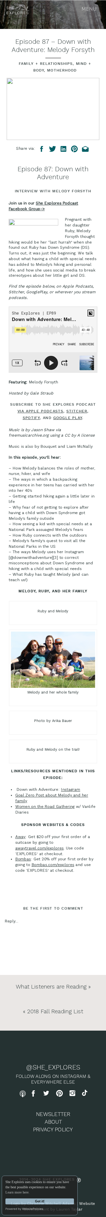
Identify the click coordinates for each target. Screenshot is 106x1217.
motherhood (62, 71)
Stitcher (76, 411)
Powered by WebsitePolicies (24, 1209)
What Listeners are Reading (51, 987)
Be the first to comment (53, 909)
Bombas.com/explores (53, 865)
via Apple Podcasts (41, 411)
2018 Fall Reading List (55, 1012)
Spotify (31, 418)
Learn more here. (17, 1192)
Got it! (39, 1201)
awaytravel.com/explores (39, 848)
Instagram (70, 790)
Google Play (67, 418)
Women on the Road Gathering (45, 807)
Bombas (23, 860)
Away (20, 837)
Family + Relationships (46, 64)
